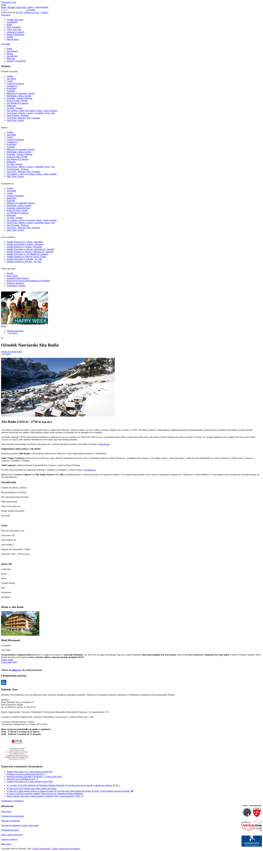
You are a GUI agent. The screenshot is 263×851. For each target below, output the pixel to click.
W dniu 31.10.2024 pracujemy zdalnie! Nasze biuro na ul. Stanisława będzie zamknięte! (45, 793)
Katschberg (11, 88)
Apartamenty (12, 22)
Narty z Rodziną (14, 27)
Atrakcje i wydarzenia (16, 61)
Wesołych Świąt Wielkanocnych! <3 (22, 779)
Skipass (10, 53)
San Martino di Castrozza (17, 103)
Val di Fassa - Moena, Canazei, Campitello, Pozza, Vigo (31, 113)
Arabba (10, 76)
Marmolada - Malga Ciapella (19, 96)
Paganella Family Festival (18, 278)
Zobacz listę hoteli (9, 662)
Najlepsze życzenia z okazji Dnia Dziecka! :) (26, 774)
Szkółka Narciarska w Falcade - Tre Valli (24, 259)
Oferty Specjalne (14, 29)
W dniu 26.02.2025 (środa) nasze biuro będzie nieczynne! (32, 788)
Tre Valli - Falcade (14, 108)
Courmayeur (12, 86)
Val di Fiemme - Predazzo (18, 115)
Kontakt (11, 7)
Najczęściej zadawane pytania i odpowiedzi (20, 825)
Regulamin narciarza (10, 830)
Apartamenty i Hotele (16, 285)
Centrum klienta (41, 7)
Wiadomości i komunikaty (12, 801)
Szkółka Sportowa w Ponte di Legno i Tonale (26, 256)
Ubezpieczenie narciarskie (12, 816)
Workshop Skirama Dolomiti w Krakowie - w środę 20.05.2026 (34, 776)
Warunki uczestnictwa (10, 821)
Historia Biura (13, 39)
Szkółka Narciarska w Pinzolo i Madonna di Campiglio (30, 249)
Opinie (30, 7)
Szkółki (10, 37)
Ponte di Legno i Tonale (17, 101)
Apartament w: (29, 206)
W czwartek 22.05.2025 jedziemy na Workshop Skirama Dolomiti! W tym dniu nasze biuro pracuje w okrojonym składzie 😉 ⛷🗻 (64, 785)
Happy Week (12, 276)
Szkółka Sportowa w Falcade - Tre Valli (24, 261)
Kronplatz (11, 91)
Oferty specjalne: (25, 277)
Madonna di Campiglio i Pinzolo (21, 93)
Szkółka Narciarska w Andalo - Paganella (25, 242)
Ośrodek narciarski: (29, 96)
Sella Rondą (104, 444)
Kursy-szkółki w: (27, 249)
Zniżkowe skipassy (9, 839)
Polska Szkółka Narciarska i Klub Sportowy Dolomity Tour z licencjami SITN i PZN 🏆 (45, 796)
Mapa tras (11, 58)
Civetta (10, 81)
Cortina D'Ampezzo (15, 83)
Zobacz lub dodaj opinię (11, 351)
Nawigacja (5, 15)
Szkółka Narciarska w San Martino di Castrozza (27, 254)
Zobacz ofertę (7, 659)
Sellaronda (11, 105)
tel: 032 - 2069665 (24, 12)
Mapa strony (6, 844)
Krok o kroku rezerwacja (12, 834)
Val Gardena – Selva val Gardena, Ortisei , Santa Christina (32, 110)
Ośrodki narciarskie (15, 19)
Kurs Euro (20, 7)
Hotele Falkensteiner (15, 34)
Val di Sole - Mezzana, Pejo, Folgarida (23, 118)
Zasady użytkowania (41, 848)
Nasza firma (6, 811)
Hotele (9, 24)
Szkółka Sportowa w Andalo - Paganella (24, 247)
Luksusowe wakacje (15, 32)
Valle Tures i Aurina (15, 120)
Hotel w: (29, 152)
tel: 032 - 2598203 (40, 12)
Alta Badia (5, 44)
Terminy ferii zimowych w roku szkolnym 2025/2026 (30, 781)
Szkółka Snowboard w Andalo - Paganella (25, 244)
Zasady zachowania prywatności (66, 848)
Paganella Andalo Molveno (18, 208)
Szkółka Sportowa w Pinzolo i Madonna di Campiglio (30, 251)
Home (3, 5)
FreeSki (10, 273)
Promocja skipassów (15, 283)
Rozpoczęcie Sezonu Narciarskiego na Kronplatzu (28, 280)
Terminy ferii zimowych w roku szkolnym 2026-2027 (30, 771)
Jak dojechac (12, 56)
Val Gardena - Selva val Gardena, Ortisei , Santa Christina (32, 174)
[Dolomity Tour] (8, 2)
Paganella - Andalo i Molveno (19, 98)
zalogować (16, 670)
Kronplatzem (89, 470)
